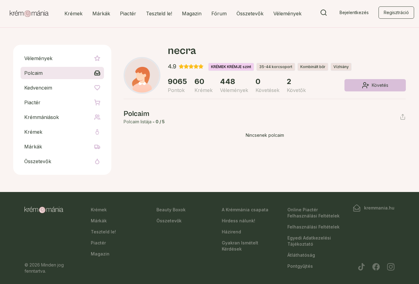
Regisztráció (396, 12)
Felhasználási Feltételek (313, 226)
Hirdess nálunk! (238, 220)
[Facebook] (376, 267)
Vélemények (287, 13)
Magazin (192, 13)
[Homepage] (29, 13)
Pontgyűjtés (300, 266)
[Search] (323, 13)
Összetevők (249, 13)
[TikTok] (361, 267)
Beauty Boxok (171, 209)
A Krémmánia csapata (245, 209)
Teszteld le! (159, 13)
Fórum (219, 13)
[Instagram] (390, 267)
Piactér (128, 13)
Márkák (101, 13)
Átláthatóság (301, 255)
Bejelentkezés (354, 12)
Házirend (231, 231)
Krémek (73, 13)
